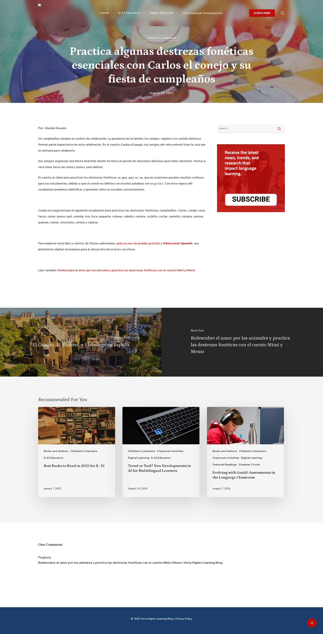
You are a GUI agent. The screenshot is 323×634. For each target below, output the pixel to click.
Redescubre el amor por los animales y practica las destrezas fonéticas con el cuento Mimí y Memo (126, 270)
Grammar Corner (249, 464)
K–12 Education (53, 458)
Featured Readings (225, 464)
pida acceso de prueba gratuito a (154, 243)
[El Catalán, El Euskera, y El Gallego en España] (81, 342)
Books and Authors (56, 451)
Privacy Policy (184, 619)
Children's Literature (161, 38)
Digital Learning (138, 458)
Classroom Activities (170, 451)
